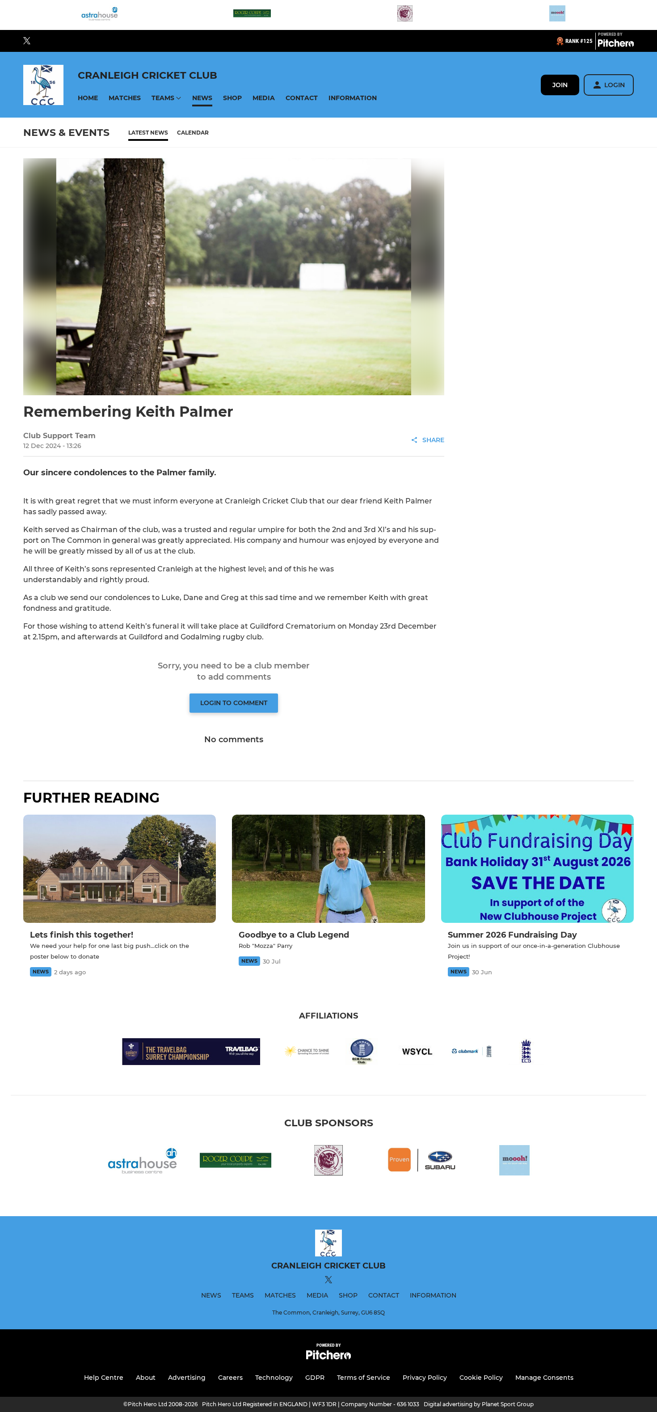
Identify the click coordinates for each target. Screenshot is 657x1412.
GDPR (314, 1378)
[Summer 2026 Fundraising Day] (537, 869)
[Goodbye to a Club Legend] (328, 869)
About (146, 1378)
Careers (230, 1378)
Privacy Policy (425, 1378)
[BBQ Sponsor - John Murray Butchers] (405, 15)
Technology (274, 1378)
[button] (87, 98)
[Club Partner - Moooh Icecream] (557, 15)
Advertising (187, 1378)
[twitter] (26, 41)
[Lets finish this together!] (119, 869)
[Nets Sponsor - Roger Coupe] (252, 15)
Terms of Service (363, 1378)
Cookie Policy (481, 1378)
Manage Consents (544, 1378)
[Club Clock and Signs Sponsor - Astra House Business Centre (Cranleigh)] (99, 15)
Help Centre (103, 1378)
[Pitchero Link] (616, 44)
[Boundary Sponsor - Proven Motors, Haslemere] (421, 1162)
